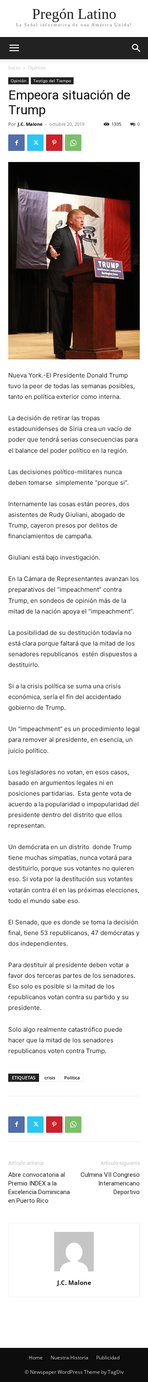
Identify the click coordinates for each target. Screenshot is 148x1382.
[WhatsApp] (73, 142)
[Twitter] (35, 142)
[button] (136, 48)
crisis (49, 1077)
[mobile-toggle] (14, 48)
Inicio (14, 67)
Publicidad (108, 1357)
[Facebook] (16, 142)
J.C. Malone (30, 124)
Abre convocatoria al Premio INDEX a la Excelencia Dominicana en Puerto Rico (39, 1187)
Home (36, 1357)
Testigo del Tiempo (52, 80)
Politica (72, 1077)
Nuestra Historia (69, 1357)
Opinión (37, 67)
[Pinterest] (54, 142)
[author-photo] (74, 1271)
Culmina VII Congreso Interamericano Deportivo (110, 1183)
